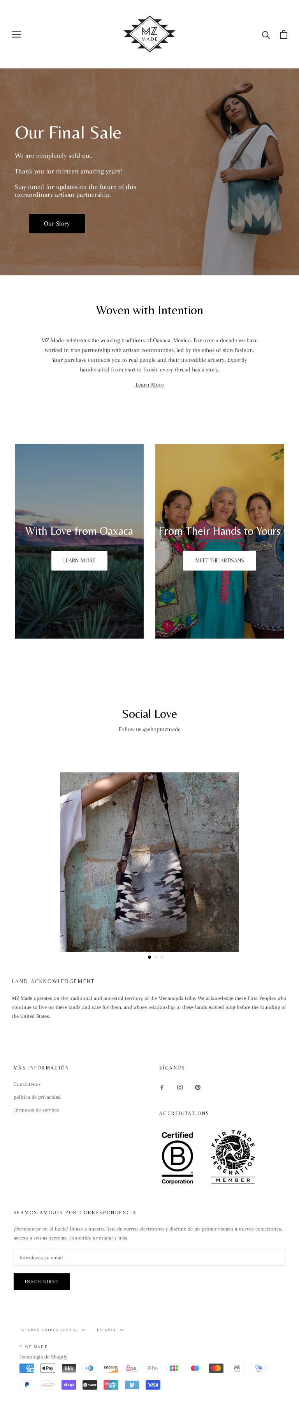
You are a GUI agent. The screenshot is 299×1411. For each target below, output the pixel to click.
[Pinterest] (198, 1086)
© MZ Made (33, 1346)
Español (107, 1330)
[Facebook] (162, 1086)
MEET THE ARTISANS (219, 560)
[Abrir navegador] (16, 34)
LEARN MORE (79, 560)
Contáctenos (27, 1084)
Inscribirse (41, 1281)
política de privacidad (37, 1097)
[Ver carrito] (283, 34)
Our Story (57, 223)
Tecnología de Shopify (43, 1357)
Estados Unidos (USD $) (48, 1330)
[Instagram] (180, 1086)
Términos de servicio (37, 1110)
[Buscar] (266, 34)
